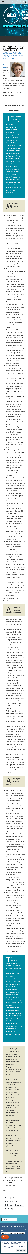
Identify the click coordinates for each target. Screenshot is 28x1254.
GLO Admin (12, 58)
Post (7, 53)
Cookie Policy (8, 1247)
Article (15, 52)
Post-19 (10, 53)
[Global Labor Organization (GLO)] (14, 18)
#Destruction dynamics (8, 55)
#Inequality (17, 55)
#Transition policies (12, 57)
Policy (19, 52)
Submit (5, 1237)
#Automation (18, 53)
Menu (3, 1)
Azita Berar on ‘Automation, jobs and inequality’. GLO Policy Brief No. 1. (14, 48)
